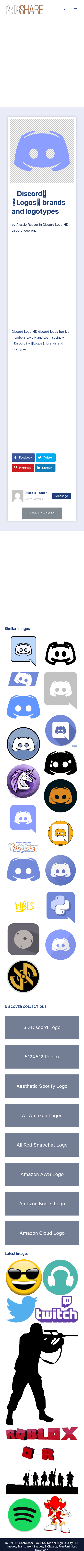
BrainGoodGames (23, 719)
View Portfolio (34, 498)
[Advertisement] (42, 63)
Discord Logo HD (55, 225)
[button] (42, 513)
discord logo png (24, 230)
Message (61, 496)
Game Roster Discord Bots (34, 989)
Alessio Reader (27, 225)
